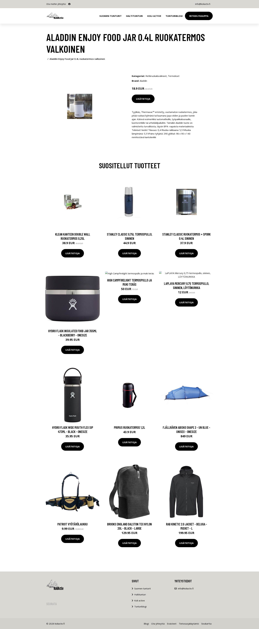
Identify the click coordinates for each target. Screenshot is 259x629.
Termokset (173, 75)
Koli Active (154, 15)
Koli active (139, 600)
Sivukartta (206, 623)
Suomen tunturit (110, 15)
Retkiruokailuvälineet (156, 75)
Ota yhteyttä (158, 623)
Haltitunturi (134, 15)
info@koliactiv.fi (202, 4)
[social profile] (69, 4)
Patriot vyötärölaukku (72, 524)
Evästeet (171, 623)
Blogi (146, 623)
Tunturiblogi (174, 15)
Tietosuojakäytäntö (189, 623)
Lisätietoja (143, 98)
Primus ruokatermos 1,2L (129, 427)
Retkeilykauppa (198, 15)
